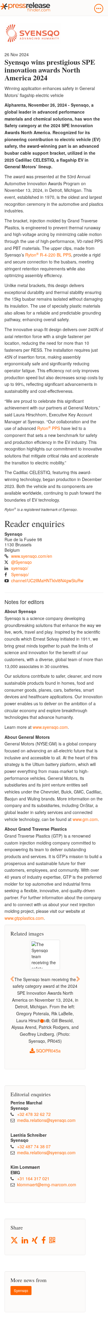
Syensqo (21, 1290)
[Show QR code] (52, 1240)
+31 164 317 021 (33, 1178)
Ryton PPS (48, 428)
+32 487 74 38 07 (34, 1146)
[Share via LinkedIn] (25, 1240)
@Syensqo (21, 562)
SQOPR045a (48, 1051)
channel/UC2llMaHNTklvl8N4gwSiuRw (47, 580)
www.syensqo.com (50, 727)
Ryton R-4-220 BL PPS (48, 255)
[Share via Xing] (35, 1240)
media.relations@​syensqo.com (46, 1120)
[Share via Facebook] (43, 1240)
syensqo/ (19, 568)
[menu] (99, 8)
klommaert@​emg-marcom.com (46, 1184)
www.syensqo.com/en (31, 556)
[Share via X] (14, 1240)
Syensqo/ (20, 574)
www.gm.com (85, 819)
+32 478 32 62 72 (34, 1114)
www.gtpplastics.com (24, 918)
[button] (12, 978)
